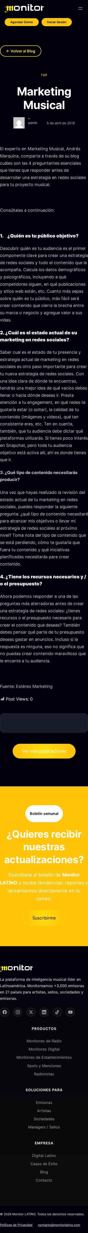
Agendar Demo (21, 22)
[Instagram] (18, 1012)
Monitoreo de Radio (44, 1041)
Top (44, 75)
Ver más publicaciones (44, 751)
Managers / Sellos (44, 1127)
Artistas (44, 1110)
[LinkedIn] (44, 1012)
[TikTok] (57, 1012)
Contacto (44, 1180)
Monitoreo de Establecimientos (44, 1057)
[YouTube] (70, 1012)
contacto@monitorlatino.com (59, 1225)
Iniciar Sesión (56, 22)
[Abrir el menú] (80, 8)
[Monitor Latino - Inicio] (24, 8)
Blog (44, 1172)
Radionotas (44, 1074)
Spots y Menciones (44, 1065)
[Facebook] (4, 1012)
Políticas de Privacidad (16, 1225)
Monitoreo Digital (44, 1049)
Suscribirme (44, 918)
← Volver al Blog (20, 51)
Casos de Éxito (44, 1163)
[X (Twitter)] (31, 1012)
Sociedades (44, 1118)
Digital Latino (44, 1155)
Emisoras (44, 1102)
